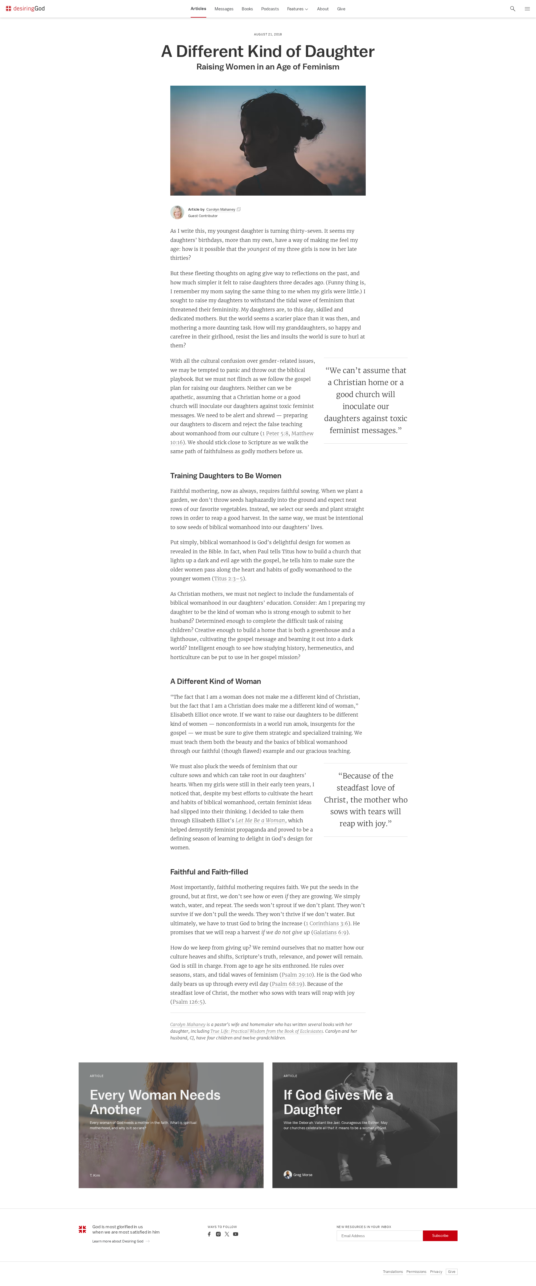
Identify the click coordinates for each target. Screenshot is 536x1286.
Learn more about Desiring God (118, 1241)
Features (295, 8)
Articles (198, 8)
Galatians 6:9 (330, 932)
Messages (224, 8)
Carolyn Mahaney (187, 1024)
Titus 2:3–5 (228, 578)
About (323, 8)
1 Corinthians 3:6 (327, 923)
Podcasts (270, 8)
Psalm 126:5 (188, 1001)
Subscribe (440, 1236)
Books (247, 8)
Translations (393, 1271)
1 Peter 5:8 (275, 433)
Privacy (436, 1271)
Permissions (416, 1271)
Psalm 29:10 (297, 974)
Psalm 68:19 (287, 983)
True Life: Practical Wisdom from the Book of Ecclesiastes (266, 1031)
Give (341, 8)
